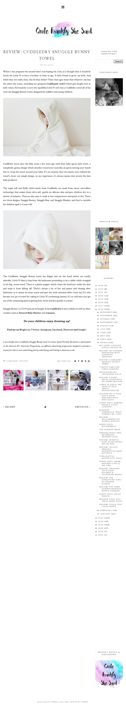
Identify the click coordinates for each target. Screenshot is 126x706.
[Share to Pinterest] (82, 361)
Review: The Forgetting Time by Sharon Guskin (110, 481)
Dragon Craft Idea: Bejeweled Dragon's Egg (110, 435)
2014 (101, 521)
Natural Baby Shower (30, 312)
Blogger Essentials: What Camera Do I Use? (110, 412)
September (106, 322)
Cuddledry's (56, 308)
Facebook (57, 329)
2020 (101, 296)
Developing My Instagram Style (110, 373)
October (105, 319)
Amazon (50, 312)
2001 (101, 535)
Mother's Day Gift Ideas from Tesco (110, 500)
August (104, 326)
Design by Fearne (79, 702)
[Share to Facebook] (78, 361)
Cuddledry (12, 361)
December (106, 312)
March (104, 342)
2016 (101, 309)
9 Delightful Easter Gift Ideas (110, 457)
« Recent (9, 407)
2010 (101, 531)
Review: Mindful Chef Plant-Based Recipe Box (110, 442)
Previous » (83, 407)
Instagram (46, 329)
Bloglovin (25, 329)
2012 (101, 528)
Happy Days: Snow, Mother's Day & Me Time (110, 463)
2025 (101, 285)
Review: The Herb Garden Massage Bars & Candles (110, 489)
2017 (101, 306)
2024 (101, 289)
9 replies (65, 361)
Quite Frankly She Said (56, 702)
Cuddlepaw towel (56, 83)
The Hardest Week (110, 429)
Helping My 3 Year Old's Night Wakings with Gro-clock (110, 397)
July (103, 329)
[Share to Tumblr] (85, 361)
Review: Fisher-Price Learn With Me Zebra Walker (110, 379)
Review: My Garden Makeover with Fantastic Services (110, 354)
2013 (101, 525)
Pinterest (68, 329)
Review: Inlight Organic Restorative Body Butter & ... (111, 450)
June (103, 332)
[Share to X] (75, 361)
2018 (101, 302)
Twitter (35, 329)
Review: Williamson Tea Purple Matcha (109, 419)
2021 (101, 292)
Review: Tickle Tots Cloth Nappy (110, 505)
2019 (101, 299)
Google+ (82, 329)
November (106, 315)
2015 (101, 518)
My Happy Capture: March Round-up (110, 346)
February (106, 510)
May (103, 336)
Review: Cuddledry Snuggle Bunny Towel (110, 362)
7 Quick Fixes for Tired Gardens (109, 368)
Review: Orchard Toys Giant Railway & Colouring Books (110, 471)
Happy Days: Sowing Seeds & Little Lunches (111, 405)
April (103, 339)
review (24, 361)
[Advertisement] (110, 162)
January (105, 514)
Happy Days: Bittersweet (107, 425)
